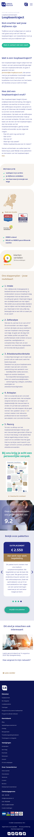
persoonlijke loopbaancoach (12, 73)
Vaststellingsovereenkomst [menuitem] (9, 725)
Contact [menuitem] (4, 780)
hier (3, 156)
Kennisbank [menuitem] (6, 718)
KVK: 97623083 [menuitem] (6, 802)
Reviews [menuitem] (4, 784)
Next (31, 572)
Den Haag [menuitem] (4, 750)
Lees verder (8, 673)
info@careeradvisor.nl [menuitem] (8, 798)
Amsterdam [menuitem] (5, 746)
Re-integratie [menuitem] (5, 701)
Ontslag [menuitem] (4, 728)
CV (26, 411)
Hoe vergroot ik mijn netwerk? (16, 660)
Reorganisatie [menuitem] (5, 732)
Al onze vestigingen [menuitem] (7, 762)
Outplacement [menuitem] (6, 698)
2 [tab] (15, 601)
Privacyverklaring (24, 827)
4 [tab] (21, 601)
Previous (2, 572)
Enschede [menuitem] (4, 753)
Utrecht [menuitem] (4, 759)
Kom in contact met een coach (16, 45)
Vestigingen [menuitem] (6, 743)
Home (4, 13)
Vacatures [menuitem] (4, 777)
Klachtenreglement (17, 829)
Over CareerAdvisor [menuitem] (9, 767)
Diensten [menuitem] (5, 694)
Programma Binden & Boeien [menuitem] (10, 714)
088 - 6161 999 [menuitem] (5, 795)
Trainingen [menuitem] (5, 707)
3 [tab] (18, 601)
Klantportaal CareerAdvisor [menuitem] (9, 787)
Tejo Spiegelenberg (13, 655)
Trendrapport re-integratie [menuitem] (9, 738)
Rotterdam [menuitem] (5, 756)
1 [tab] (13, 601)
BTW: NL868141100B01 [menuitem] (8, 805)
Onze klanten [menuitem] (5, 774)
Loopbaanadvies (13, 13)
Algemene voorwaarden (9, 827)
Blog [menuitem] (3, 722)
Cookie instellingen (7, 808)
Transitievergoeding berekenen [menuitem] (10, 735)
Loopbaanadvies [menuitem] (6, 704)
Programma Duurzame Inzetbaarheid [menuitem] (12, 711)
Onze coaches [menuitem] (5, 771)
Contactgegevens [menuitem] (8, 792)
